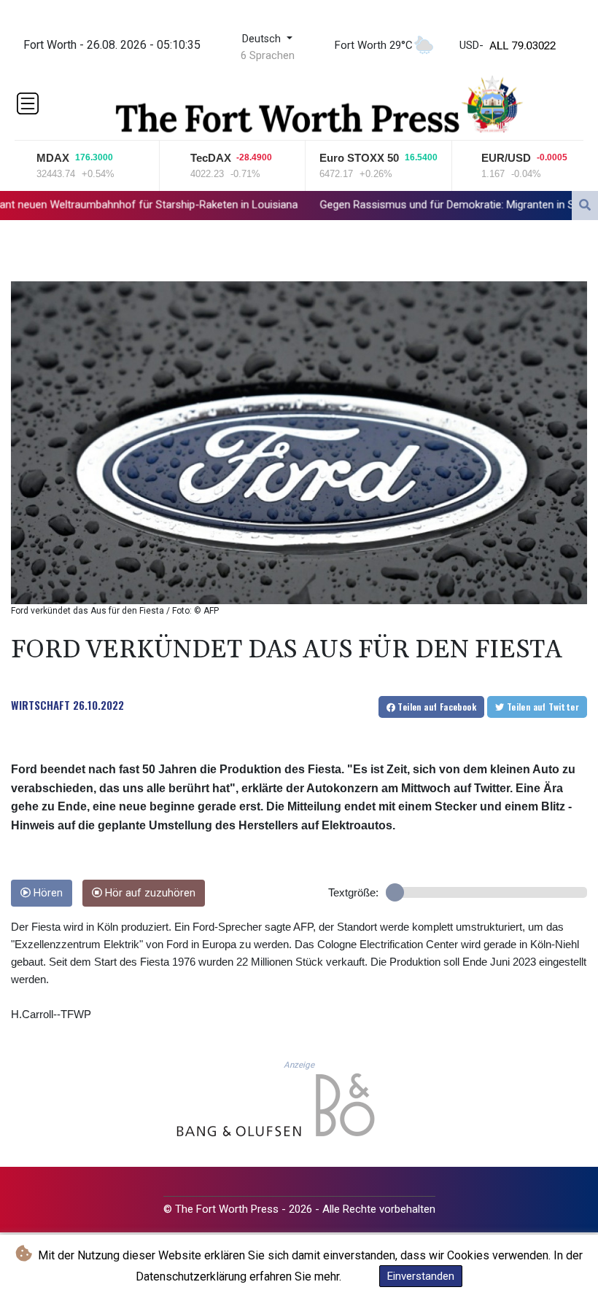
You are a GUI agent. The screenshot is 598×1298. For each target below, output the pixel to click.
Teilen (435, 706)
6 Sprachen (268, 55)
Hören (47, 893)
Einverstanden (420, 1276)
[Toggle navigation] (27, 103)
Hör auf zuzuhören (148, 893)
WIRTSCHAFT (40, 705)
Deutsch (263, 39)
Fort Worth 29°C (374, 45)
